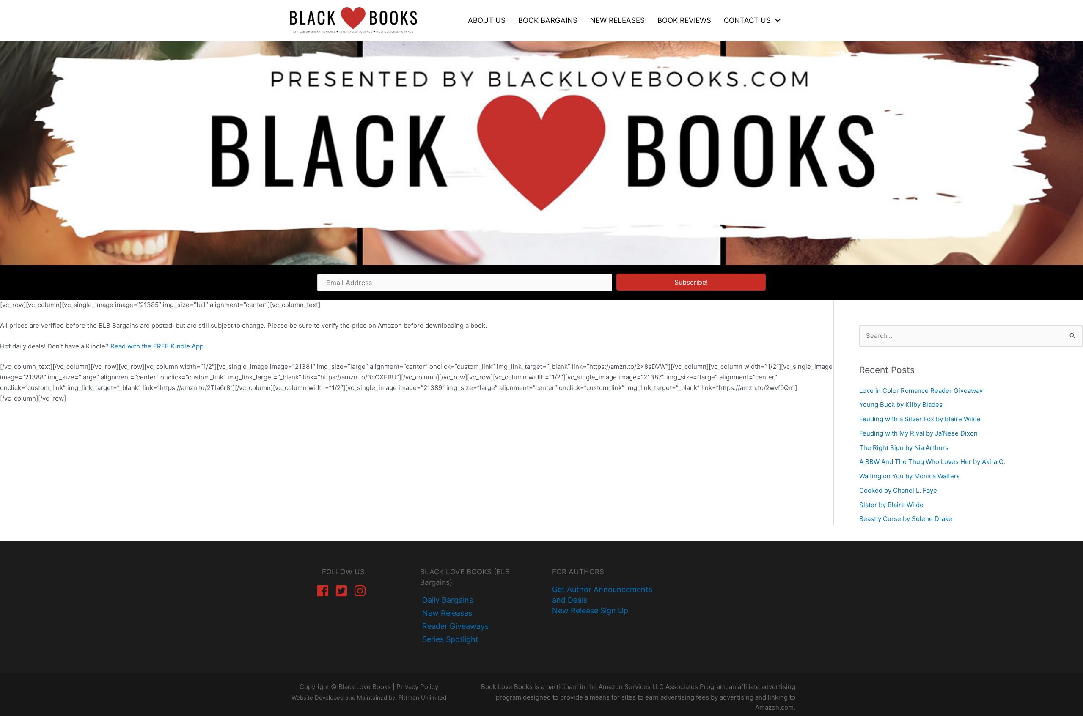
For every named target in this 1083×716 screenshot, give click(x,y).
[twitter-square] (343, 590)
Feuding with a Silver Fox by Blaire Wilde (920, 419)
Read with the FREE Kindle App (156, 346)
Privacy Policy (417, 687)
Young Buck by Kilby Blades (901, 405)
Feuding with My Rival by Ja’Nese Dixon (918, 433)
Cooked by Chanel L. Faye (898, 490)
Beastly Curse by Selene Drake (905, 519)
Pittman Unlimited (422, 697)
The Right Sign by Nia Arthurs (903, 448)
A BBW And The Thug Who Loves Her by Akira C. (932, 462)
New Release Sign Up (590, 610)
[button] (691, 282)
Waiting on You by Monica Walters (909, 476)
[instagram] (362, 590)
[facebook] (324, 590)
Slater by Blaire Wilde (891, 505)
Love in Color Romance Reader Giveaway (921, 391)
